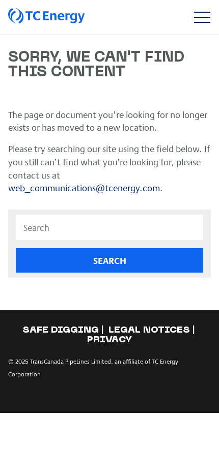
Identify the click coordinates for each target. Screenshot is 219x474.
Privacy (109, 340)
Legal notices (149, 330)
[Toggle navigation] (202, 17)
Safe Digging (60, 330)
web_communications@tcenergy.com (84, 187)
